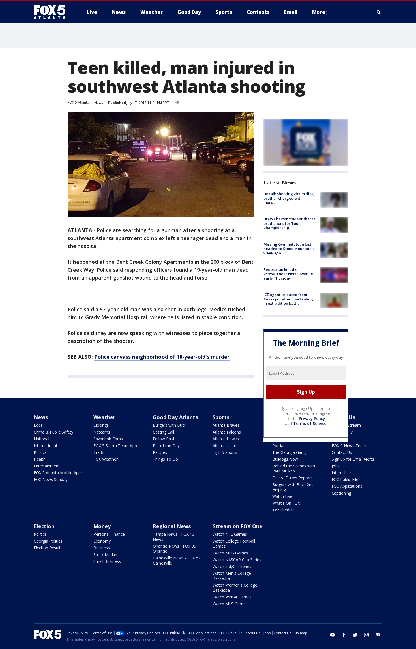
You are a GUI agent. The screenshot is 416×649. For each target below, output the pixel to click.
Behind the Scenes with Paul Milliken (293, 468)
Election (44, 526)
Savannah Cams (108, 438)
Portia (277, 445)
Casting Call (163, 432)
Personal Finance (109, 534)
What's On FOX (286, 503)
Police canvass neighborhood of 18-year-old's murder (162, 356)
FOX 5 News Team (349, 445)
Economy (102, 541)
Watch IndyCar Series (232, 566)
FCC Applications (347, 486)
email (377, 634)
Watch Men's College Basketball (232, 575)
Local (39, 425)
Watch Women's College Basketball (235, 587)
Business (101, 547)
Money (102, 526)
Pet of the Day (166, 445)
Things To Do (165, 459)
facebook (343, 634)
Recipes (160, 452)
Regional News (172, 526)
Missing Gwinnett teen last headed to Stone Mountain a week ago (289, 249)
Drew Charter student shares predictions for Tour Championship (289, 223)
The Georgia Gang (289, 452)
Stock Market (105, 554)
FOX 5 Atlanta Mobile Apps (58, 472)
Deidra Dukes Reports (292, 477)
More (318, 12)
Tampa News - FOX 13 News (173, 537)
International (45, 445)
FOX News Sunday (50, 479)
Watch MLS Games (230, 603)
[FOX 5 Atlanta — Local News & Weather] (52, 12)
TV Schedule (283, 510)
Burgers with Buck (169, 425)
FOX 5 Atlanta (78, 102)
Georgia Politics (48, 541)
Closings (101, 425)
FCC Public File (345, 479)
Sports (221, 417)
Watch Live (282, 496)
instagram (366, 634)
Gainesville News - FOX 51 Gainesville (177, 560)
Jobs (336, 466)
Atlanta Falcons (227, 432)
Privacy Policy (312, 418)
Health (40, 459)
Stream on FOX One (237, 526)
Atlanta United (226, 445)
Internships (342, 472)
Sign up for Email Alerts (353, 459)
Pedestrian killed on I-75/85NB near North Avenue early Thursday (288, 274)
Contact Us (342, 452)
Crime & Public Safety (53, 432)
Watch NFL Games (230, 534)
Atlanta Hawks (226, 438)
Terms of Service (309, 423)
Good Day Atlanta (175, 417)
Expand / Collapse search (379, 12)
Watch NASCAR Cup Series (237, 559)
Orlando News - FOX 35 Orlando (174, 548)
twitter (355, 634)
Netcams (101, 432)
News (98, 102)
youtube (332, 634)
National (41, 438)
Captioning (341, 493)
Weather (104, 417)
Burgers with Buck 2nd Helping (293, 487)
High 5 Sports (225, 452)
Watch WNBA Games (232, 597)
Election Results (48, 547)
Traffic (99, 452)
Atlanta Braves (226, 425)
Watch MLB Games (230, 553)
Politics (40, 452)
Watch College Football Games (234, 543)
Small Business (107, 561)
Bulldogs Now (285, 459)
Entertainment (47, 466)
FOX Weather (105, 459)
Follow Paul (163, 438)
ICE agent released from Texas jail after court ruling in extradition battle (288, 299)
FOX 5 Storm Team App (115, 445)
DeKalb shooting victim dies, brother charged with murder (288, 198)
